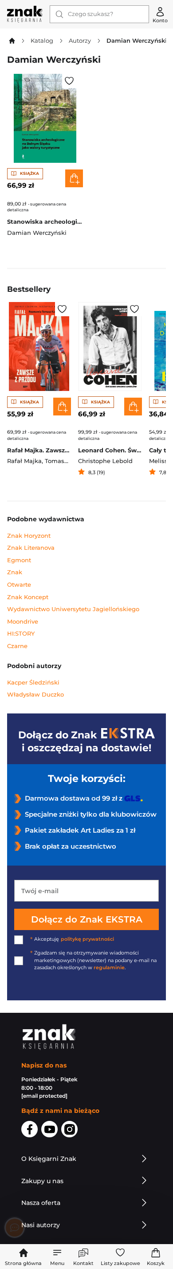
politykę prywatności (87, 939)
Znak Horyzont (29, 535)
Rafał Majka (24, 461)
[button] (57, 1256)
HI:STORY (21, 633)
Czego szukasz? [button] (90, 14)
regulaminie (109, 968)
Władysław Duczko (35, 694)
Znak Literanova (31, 547)
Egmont (19, 560)
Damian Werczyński (37, 233)
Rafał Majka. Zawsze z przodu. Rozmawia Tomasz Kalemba (39, 450)
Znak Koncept (27, 597)
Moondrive (22, 621)
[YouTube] (49, 1130)
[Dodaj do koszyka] (74, 178)
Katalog (42, 40)
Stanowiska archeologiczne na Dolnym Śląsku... (45, 221)
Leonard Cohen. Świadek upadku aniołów (110, 450)
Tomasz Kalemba (70, 461)
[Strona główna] (25, 14)
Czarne (17, 646)
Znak (14, 572)
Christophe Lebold (105, 461)
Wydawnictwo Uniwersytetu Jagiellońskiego (73, 609)
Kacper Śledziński (33, 682)
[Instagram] (69, 1130)
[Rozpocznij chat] (15, 1228)
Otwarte (19, 584)
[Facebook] (29, 1130)
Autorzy (80, 40)
